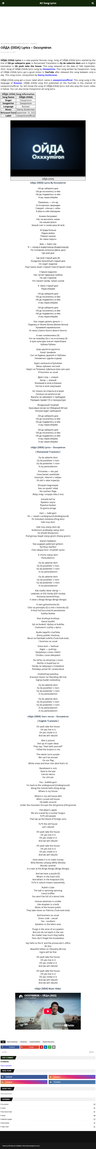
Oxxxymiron (49, 69)
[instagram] (72, 1077)
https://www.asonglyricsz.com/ (31, 1146)
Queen (48, 1115)
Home (2, 43)
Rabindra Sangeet (48, 1119)
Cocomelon (48, 1104)
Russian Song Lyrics (10, 43)
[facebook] (24, 1077)
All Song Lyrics (48, 3)
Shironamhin (48, 1123)
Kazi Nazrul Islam (48, 1112)
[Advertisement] (48, 19)
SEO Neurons (11, 1146)
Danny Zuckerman (47, 75)
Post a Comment (6, 1066)
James (48, 1108)
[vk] (72, 1082)
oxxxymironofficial (63, 80)
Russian (18, 83)
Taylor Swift (48, 1127)
